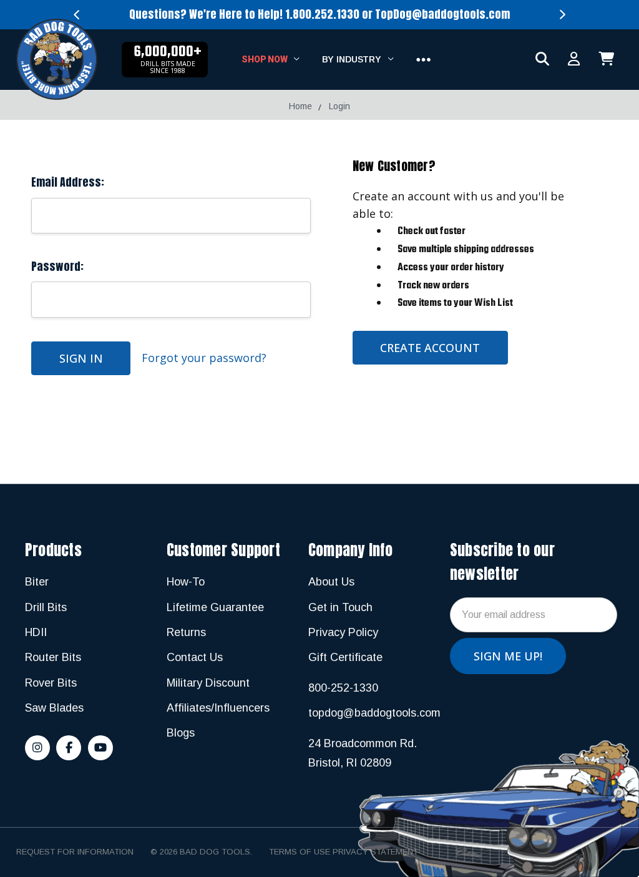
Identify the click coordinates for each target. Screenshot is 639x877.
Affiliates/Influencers (218, 708)
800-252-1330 (343, 688)
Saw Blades (54, 708)
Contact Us (195, 657)
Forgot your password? (204, 357)
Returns (186, 632)
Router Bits (53, 657)
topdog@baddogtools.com (374, 713)
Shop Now (265, 59)
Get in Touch (340, 607)
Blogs (181, 733)
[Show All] (423, 60)
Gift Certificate (345, 657)
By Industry (353, 59)
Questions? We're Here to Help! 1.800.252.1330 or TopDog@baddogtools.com (319, 14)
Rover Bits (51, 683)
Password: (57, 266)
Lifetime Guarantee (215, 607)
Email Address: (67, 182)
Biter (37, 582)
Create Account (430, 347)
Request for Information (75, 851)
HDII (36, 632)
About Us (331, 582)
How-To (186, 582)
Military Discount (208, 683)
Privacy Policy (343, 632)
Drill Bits (46, 607)
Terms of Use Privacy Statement (343, 851)
